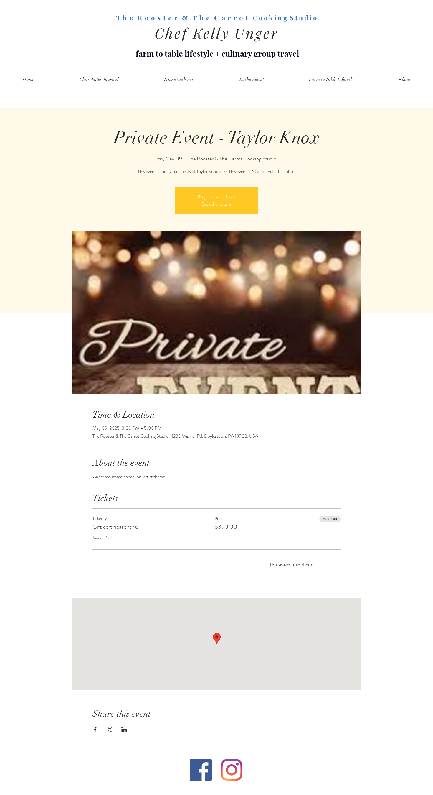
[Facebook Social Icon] (201, 770)
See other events (216, 204)
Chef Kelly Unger (216, 32)
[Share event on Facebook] (95, 729)
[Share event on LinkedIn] (124, 729)
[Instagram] (231, 770)
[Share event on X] (110, 729)
